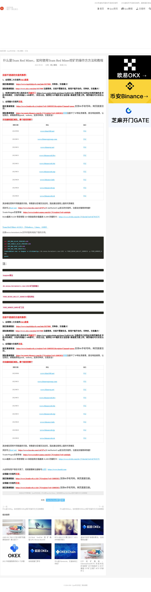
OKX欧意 (24, 80)
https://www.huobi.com (57, 469)
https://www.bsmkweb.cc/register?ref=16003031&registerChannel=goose (45, 106)
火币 (44, 469)
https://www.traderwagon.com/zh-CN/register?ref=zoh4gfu (46, 212)
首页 (101, 9)
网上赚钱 (20, 51)
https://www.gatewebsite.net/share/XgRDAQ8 (56, 93)
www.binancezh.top (47, 172)
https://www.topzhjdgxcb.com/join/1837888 (34, 84)
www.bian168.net (47, 131)
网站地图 (84, 585)
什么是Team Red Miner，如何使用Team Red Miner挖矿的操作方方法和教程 (53, 60)
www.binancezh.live (47, 155)
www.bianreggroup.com (47, 139)
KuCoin (13, 208)
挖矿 (62, 500)
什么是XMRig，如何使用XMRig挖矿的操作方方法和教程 (23, 509)
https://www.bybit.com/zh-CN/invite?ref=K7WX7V (79, 217)
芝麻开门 (32, 93)
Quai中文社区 (2, 8)
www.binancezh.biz (47, 164)
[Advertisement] (75, 28)
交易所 (141, 9)
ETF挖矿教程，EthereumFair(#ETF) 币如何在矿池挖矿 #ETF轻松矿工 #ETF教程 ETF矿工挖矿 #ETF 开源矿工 (92, 566)
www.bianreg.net (47, 147)
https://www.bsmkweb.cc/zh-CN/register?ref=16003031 (38, 479)
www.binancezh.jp (47, 188)
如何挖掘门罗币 (34, 561)
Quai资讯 (113, 9)
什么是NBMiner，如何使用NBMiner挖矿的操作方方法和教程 (82, 509)
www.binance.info (47, 180)
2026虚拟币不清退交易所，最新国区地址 (136, 3)
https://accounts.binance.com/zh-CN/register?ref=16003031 (39, 113)
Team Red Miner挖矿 (53, 500)
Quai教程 (128, 9)
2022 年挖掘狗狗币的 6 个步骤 (13, 561)
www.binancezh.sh (47, 196)
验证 (84, 131)
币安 (20, 102)
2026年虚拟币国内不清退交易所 (106, 3)
